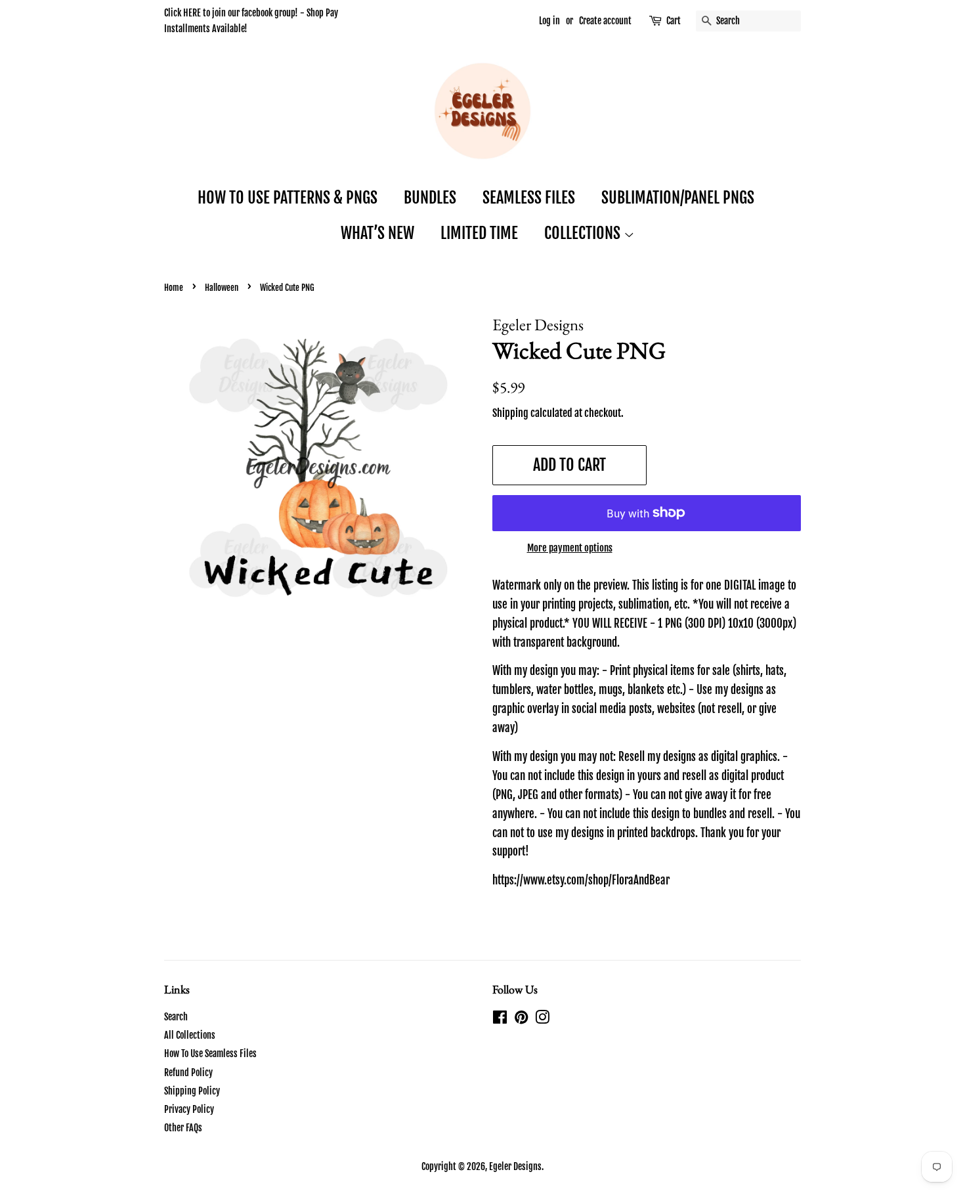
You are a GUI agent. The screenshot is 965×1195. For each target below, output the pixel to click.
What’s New (377, 233)
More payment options (569, 548)
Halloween (221, 287)
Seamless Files (528, 197)
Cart (673, 20)
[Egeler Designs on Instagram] (542, 1019)
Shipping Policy (192, 1091)
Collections (584, 233)
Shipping (510, 413)
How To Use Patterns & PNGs (287, 197)
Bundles (430, 197)
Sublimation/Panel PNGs (677, 197)
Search (176, 1016)
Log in (549, 20)
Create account (605, 20)
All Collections (189, 1035)
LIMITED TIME (479, 233)
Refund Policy (188, 1072)
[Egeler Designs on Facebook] (499, 1019)
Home (173, 287)
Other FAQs (183, 1127)
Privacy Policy (189, 1109)
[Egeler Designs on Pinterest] (521, 1019)
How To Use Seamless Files (210, 1053)
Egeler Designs (515, 1166)
